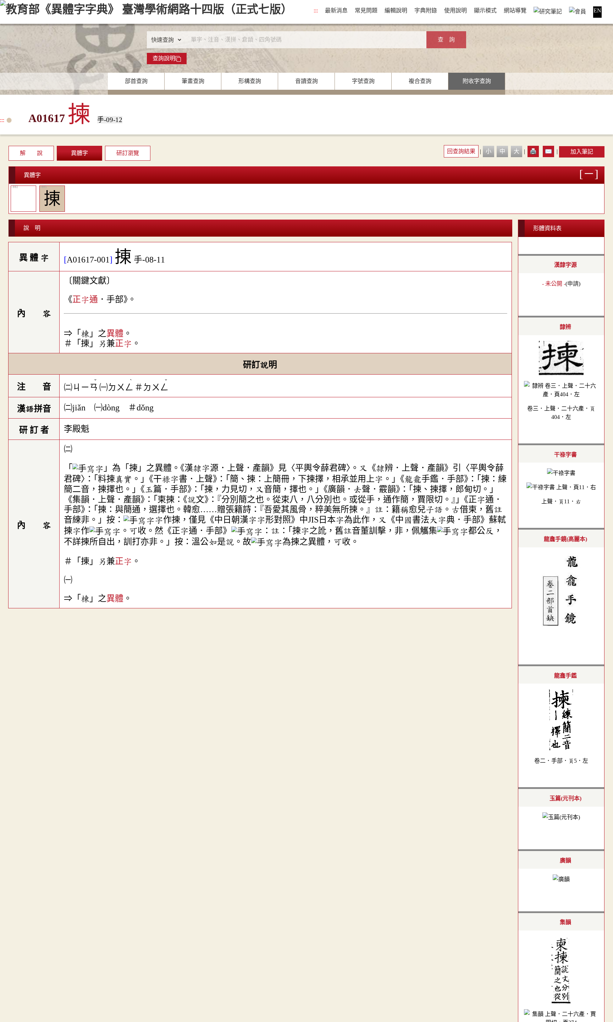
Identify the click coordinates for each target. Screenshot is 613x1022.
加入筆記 (581, 152)
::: (316, 10)
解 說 (31, 153)
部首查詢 (136, 81)
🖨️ (533, 151)
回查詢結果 (461, 151)
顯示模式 (485, 10)
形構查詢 (249, 81)
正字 (123, 343)
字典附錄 (425, 10)
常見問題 (366, 10)
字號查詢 (363, 81)
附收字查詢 (477, 81)
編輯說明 (396, 10)
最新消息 (336, 10)
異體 (114, 333)
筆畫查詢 (193, 81)
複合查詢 (420, 81)
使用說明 (455, 10)
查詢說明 (164, 58)
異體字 (79, 153)
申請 (573, 284)
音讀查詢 (306, 81)
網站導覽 (515, 10)
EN (597, 10)
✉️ (548, 151)
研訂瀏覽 (127, 153)
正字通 (85, 299)
